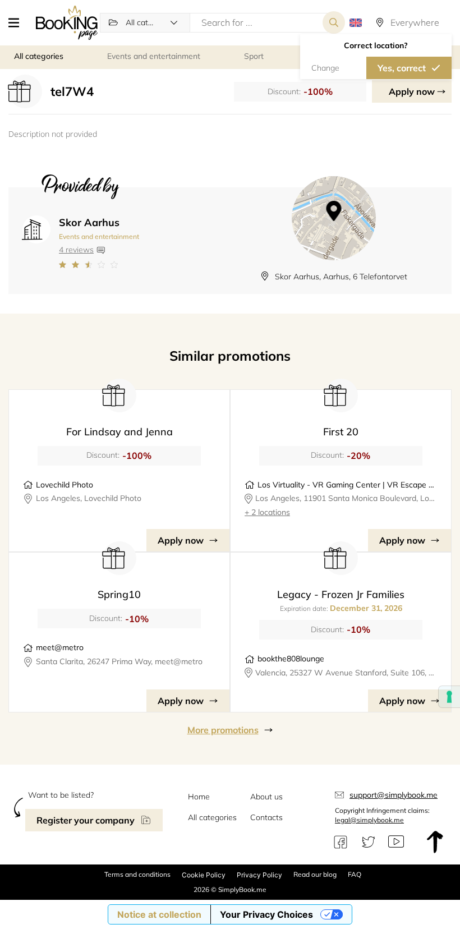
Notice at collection (159, 914)
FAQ (354, 874)
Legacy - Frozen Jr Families (340, 594)
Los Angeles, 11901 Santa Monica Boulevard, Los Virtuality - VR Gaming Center (346, 498)
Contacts (266, 817)
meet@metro (60, 647)
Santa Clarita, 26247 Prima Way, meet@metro (119, 661)
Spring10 (119, 594)
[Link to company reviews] (99, 265)
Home (199, 797)
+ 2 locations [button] (267, 512)
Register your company (85, 820)
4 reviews (76, 250)
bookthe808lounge (290, 659)
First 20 (340, 431)
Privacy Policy (259, 875)
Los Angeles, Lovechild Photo (88, 498)
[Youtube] (396, 842)
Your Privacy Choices (266, 914)
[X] (368, 842)
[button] (17, 22)
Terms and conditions (137, 874)
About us (266, 797)
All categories (212, 817)
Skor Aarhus (89, 222)
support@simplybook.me (393, 795)
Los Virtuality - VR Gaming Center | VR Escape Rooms (347, 485)
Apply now (412, 91)
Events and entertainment (99, 236)
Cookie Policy (204, 875)
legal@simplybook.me (369, 820)
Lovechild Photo (64, 485)
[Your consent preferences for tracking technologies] (449, 696)
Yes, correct (402, 67)
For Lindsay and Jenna (119, 431)
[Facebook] (340, 842)
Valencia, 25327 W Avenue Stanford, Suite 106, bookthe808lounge (346, 673)
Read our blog (315, 874)
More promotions (223, 729)
